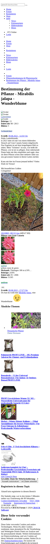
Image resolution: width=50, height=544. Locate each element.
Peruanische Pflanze (15, 331)
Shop (8, 16)
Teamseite (7, 503)
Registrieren (11, 14)
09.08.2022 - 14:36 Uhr (18, 136)
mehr (8, 18)
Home (8, 9)
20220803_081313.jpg (10, 233)
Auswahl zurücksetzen (10, 481)
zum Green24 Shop (9, 476)
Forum (9, 11)
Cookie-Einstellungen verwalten (14, 501)
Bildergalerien (17, 25)
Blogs (13, 28)
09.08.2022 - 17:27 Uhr (18, 290)
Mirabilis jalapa (25, 293)
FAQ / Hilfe (34, 501)
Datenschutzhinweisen (13, 541)
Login (8, 34)
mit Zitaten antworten (29, 481)
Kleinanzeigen (17, 23)
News (13, 21)
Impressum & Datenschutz (24, 503)
